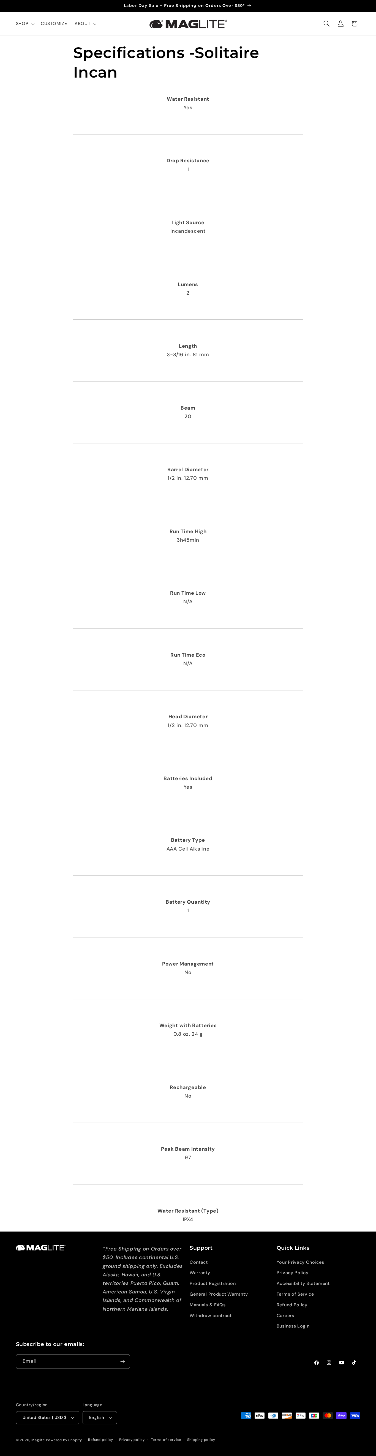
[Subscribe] (123, 1361)
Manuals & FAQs (208, 1305)
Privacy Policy (293, 1273)
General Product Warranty (219, 1294)
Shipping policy (201, 1439)
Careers (285, 1315)
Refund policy (100, 1439)
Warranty (200, 1273)
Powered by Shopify (64, 1440)
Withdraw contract (211, 1315)
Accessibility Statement (303, 1283)
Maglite (38, 1440)
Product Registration (213, 1283)
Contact (199, 1262)
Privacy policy (132, 1439)
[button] (24, 23)
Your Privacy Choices (300, 1262)
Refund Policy (292, 1305)
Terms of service (166, 1439)
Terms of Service (295, 1294)
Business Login (293, 1326)
